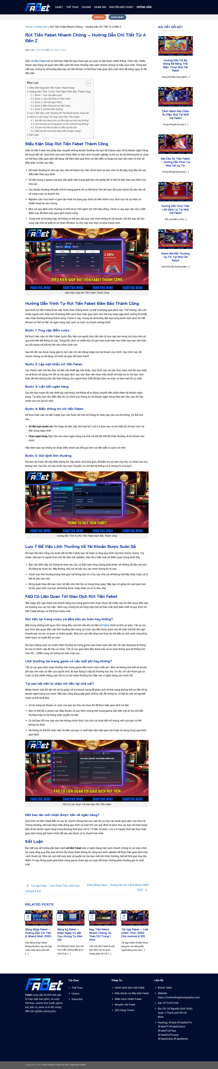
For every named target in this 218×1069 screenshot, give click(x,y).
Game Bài (100, 7)
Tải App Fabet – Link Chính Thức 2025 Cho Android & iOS (134, 933)
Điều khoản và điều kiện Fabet (132, 993)
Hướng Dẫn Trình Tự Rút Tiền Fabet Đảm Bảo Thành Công (59, 91)
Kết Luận (34, 134)
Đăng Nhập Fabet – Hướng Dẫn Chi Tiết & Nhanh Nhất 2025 (38, 933)
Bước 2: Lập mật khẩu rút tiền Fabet (52, 98)
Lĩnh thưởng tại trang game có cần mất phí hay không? (62, 124)
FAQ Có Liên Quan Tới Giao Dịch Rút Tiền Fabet (54, 116)
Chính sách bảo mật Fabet (129, 987)
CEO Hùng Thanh (58, 50)
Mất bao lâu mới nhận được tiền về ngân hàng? (58, 131)
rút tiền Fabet (38, 61)
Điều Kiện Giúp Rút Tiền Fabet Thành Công (51, 87)
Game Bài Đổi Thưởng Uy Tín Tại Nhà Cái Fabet (175, 257)
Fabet (105, 625)
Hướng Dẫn (144, 7)
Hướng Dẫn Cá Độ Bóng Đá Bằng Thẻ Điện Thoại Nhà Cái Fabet (175, 65)
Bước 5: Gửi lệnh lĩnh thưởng (49, 109)
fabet (59, 7)
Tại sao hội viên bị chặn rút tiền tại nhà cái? (56, 127)
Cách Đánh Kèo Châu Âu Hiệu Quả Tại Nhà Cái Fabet (175, 114)
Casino (86, 7)
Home (28, 26)
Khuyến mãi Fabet (121, 7)
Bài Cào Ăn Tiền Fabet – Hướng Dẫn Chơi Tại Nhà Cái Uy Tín (175, 162)
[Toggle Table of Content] (86, 83)
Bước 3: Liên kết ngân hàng (48, 102)
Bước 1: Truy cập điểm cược (48, 95)
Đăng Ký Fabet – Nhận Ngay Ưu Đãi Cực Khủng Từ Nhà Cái (69, 934)
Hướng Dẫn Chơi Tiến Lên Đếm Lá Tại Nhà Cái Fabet (175, 209)
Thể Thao (72, 7)
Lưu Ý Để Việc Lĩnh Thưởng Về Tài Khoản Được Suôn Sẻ (59, 113)
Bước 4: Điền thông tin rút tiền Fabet (52, 105)
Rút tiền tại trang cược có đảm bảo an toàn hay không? (62, 120)
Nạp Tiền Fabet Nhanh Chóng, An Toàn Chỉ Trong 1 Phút (100, 934)
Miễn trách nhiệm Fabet (128, 999)
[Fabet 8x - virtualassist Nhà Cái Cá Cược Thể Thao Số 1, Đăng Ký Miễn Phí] (37, 7)
